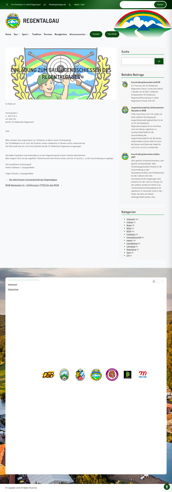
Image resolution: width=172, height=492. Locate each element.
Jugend (129, 240)
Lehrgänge (131, 246)
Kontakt (96, 34)
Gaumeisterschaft (134, 237)
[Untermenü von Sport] (29, 34)
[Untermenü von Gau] (19, 34)
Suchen (160, 4)
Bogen (129, 225)
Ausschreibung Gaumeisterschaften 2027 (145, 155)
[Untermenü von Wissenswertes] (86, 34)
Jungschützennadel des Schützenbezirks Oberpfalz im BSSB (147, 109)
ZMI (128, 255)
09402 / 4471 (79, 4)
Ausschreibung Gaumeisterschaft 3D (145, 82)
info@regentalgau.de (57, 4)
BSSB (129, 231)
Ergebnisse (131, 234)
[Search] (158, 61)
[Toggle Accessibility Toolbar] (167, 487)
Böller (129, 228)
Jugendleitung (132, 243)
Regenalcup (131, 249)
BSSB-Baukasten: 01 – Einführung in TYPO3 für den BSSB (32, 185)
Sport (129, 252)
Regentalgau (41, 20)
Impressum (12, 284)
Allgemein (131, 219)
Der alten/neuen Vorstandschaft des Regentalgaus (33, 180)
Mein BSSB (112, 34)
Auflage (130, 222)
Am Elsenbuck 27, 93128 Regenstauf (26, 4)
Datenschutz (13, 289)
